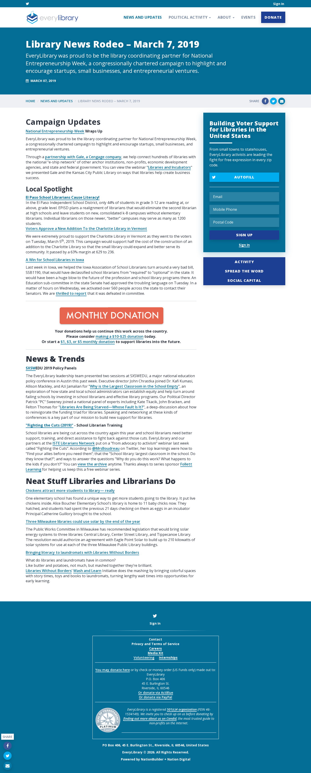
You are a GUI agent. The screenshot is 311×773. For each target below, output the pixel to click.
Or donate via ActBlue (155, 692)
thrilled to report (71, 293)
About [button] (225, 17)
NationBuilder (152, 759)
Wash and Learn (87, 570)
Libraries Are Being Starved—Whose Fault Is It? (101, 406)
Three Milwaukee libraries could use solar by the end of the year (83, 521)
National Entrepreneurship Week (55, 131)
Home (30, 101)
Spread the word (244, 271)
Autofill (244, 177)
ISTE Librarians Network (74, 443)
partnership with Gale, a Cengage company (83, 156)
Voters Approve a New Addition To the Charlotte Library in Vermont (86, 228)
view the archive (92, 464)
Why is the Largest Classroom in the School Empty (134, 386)
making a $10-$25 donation (119, 336)
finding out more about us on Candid (149, 718)
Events (248, 17)
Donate (273, 17)
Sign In (278, 4)
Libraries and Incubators (169, 167)
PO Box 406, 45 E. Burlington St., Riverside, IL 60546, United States (155, 745)
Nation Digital (178, 759)
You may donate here (112, 670)
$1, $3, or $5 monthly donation (88, 341)
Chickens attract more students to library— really (70, 490)
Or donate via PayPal (155, 697)
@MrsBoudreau (106, 448)
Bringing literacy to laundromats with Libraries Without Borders (82, 552)
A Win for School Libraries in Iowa (55, 259)
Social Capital (244, 280)
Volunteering (144, 657)
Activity (244, 261)
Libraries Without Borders (49, 570)
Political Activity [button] (189, 17)
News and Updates (143, 17)
